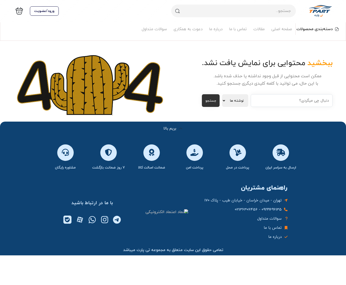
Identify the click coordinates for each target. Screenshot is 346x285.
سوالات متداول (154, 29)
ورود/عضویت (44, 11)
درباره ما (216, 29)
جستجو (210, 100)
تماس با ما (238, 29)
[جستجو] (177, 11)
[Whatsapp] (92, 220)
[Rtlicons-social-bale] (67, 220)
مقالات (259, 29)
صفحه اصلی (281, 29)
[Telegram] (117, 220)
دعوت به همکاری (188, 29)
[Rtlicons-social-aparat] (80, 220)
